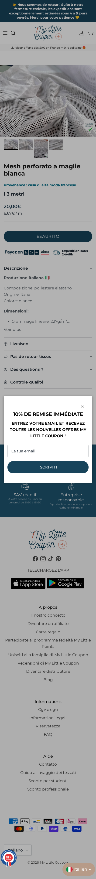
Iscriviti (48, 467)
